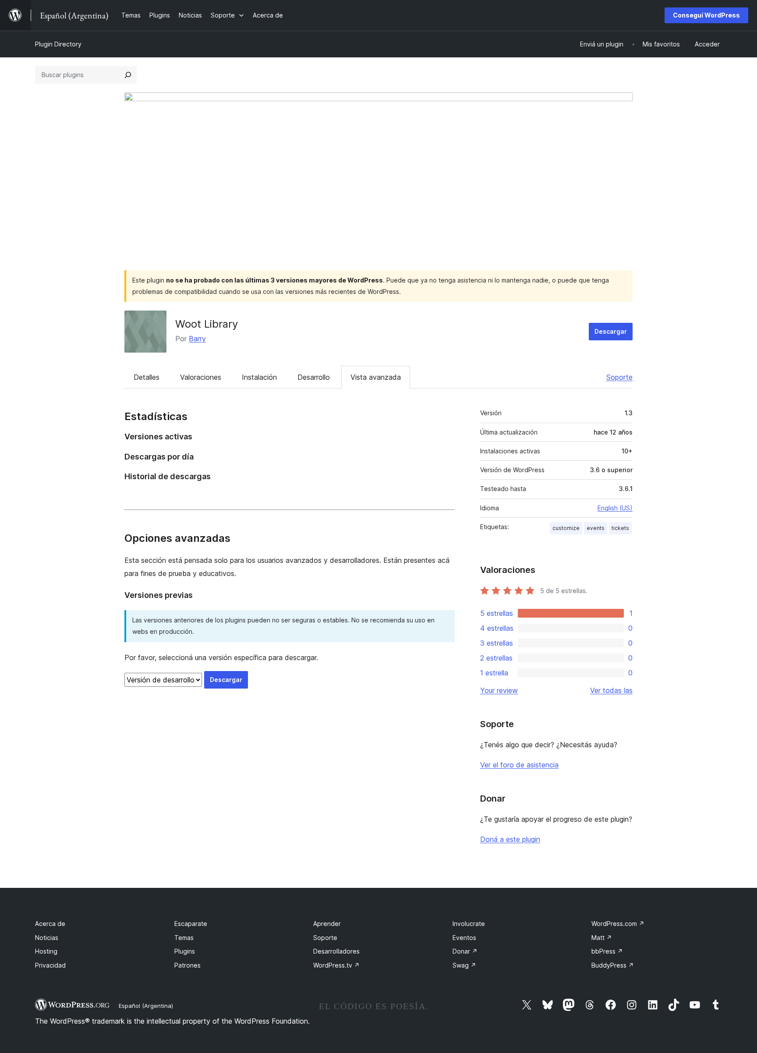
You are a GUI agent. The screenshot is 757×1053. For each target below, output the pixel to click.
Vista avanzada (375, 377)
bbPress (607, 951)
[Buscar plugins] (128, 75)
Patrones (187, 965)
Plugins (184, 951)
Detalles (146, 377)
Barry (197, 338)
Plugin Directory (58, 44)
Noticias (46, 937)
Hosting (46, 951)
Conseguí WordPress (706, 15)
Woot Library (206, 324)
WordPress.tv (336, 965)
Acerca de (50, 923)
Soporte (619, 377)
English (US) (615, 508)
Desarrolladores (336, 951)
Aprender (327, 923)
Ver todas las (611, 690)
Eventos (464, 937)
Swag (464, 965)
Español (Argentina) (146, 1005)
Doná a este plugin (510, 839)
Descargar (610, 331)
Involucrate (469, 923)
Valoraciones (200, 377)
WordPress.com (617, 923)
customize (566, 528)
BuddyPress (612, 965)
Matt (601, 937)
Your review (499, 690)
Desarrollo (313, 377)
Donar (465, 951)
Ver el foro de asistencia (519, 764)
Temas (184, 937)
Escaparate (190, 923)
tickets (620, 528)
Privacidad (50, 965)
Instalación (259, 377)
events (596, 528)
